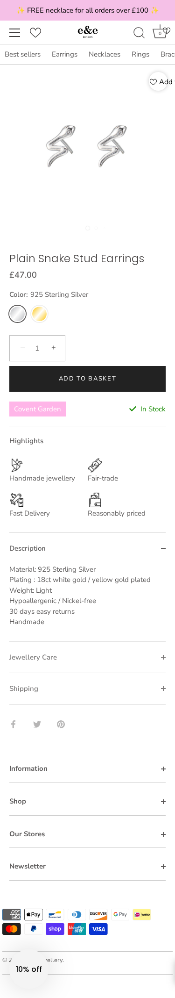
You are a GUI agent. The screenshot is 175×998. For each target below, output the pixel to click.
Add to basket (88, 378)
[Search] (139, 34)
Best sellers (23, 54)
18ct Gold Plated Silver (39, 314)
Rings (140, 54)
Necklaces (104, 54)
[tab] (87, 602)
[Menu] (15, 32)
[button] (29, 969)
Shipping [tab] (23, 688)
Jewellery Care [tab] (33, 657)
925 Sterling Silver (17, 314)
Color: (48, 294)
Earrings (64, 54)
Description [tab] (27, 548)
